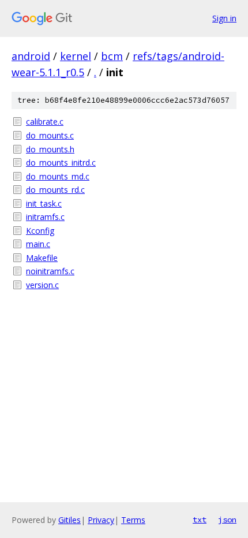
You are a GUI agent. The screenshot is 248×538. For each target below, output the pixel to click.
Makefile (42, 257)
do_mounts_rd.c (55, 189)
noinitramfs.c (50, 271)
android (31, 56)
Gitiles (69, 519)
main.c (38, 243)
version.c (42, 284)
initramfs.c (45, 216)
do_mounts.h (50, 149)
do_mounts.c (50, 135)
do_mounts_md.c (57, 176)
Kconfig (40, 230)
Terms (133, 519)
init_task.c (44, 203)
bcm (112, 56)
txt (199, 519)
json (227, 519)
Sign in (224, 18)
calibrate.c (44, 121)
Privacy (101, 519)
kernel (75, 56)
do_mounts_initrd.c (61, 162)
